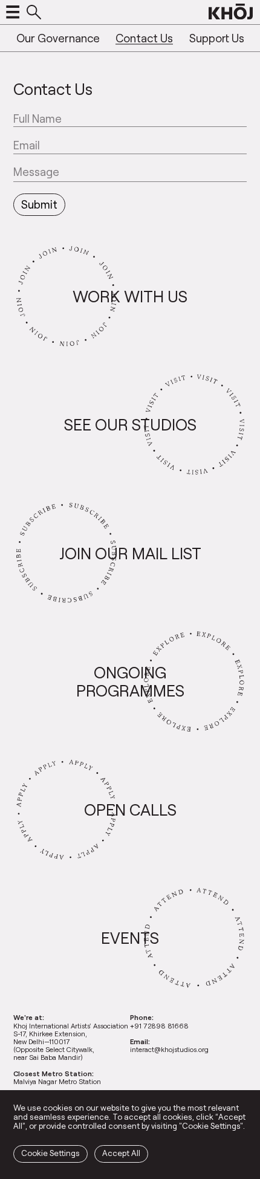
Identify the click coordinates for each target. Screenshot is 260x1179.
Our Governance (58, 38)
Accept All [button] (121, 1153)
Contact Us (144, 38)
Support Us (216, 38)
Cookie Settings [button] (50, 1153)
